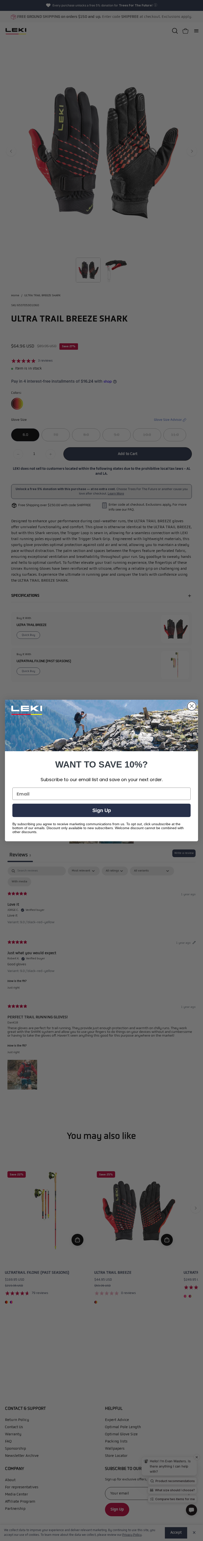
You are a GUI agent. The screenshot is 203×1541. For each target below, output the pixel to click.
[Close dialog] (191, 706)
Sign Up (101, 810)
